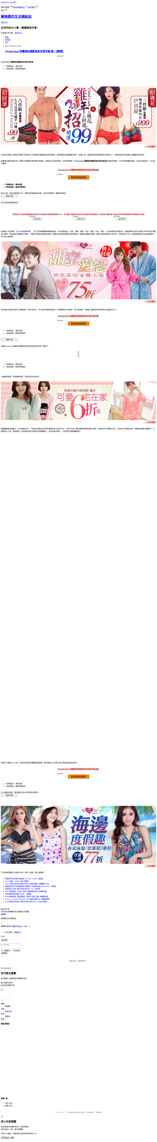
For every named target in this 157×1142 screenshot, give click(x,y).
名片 (7, 42)
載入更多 (4, 940)
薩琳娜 (3, 914)
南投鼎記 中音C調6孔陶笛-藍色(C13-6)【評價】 (23, 889)
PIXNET (62, 1112)
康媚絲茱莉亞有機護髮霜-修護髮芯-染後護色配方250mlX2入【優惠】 (31, 886)
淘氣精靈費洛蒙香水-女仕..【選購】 (18, 894)
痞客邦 (14, 926)
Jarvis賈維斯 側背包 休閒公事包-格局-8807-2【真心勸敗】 (26, 902)
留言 (19, 926)
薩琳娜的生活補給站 (16, 16)
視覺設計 (17, 932)
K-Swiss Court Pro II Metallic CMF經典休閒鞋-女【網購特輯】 (27, 899)
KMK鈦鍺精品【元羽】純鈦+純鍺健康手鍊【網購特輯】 (26, 891)
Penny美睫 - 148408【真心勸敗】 (17, 881)
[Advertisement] (78, 1059)
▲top (3, 936)
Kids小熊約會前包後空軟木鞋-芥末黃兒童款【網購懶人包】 (27, 884)
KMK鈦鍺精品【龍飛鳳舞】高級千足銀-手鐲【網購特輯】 (27, 896)
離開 (12, 1138)
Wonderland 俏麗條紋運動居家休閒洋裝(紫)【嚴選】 (35, 51)
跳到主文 (4, 22)
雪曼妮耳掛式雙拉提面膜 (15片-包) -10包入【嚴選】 (24, 879)
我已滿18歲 (5, 1138)
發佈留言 (4, 953)
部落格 (7, 40)
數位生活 (18, 33)
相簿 (7, 37)
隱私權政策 (90, 1112)
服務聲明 (99, 1112)
